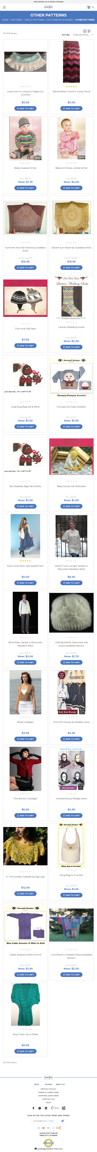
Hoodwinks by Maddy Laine (71, 798)
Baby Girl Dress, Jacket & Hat (71, 168)
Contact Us (48, 1099)
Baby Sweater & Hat (25, 168)
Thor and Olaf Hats (25, 328)
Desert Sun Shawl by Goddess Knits (71, 247)
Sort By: (66, 35)
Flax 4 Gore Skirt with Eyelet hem (25, 566)
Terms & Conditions (48, 1092)
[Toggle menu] (12, 7)
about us (60, 1084)
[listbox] (83, 35)
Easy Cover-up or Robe (25, 1034)
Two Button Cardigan (25, 798)
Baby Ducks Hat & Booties (71, 486)
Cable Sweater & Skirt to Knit (25, 954)
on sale (48, 1084)
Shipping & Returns (48, 1096)
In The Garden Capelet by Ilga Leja (25, 876)
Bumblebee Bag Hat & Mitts (25, 486)
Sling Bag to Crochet (71, 875)
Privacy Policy (48, 1089)
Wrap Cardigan (25, 722)
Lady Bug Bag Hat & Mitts (25, 407)
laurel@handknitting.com (49, 1149)
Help (48, 1102)
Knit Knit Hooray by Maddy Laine (71, 722)
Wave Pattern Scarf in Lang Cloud (71, 91)
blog (36, 1084)
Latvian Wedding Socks (71, 327)
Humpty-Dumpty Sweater (71, 407)
